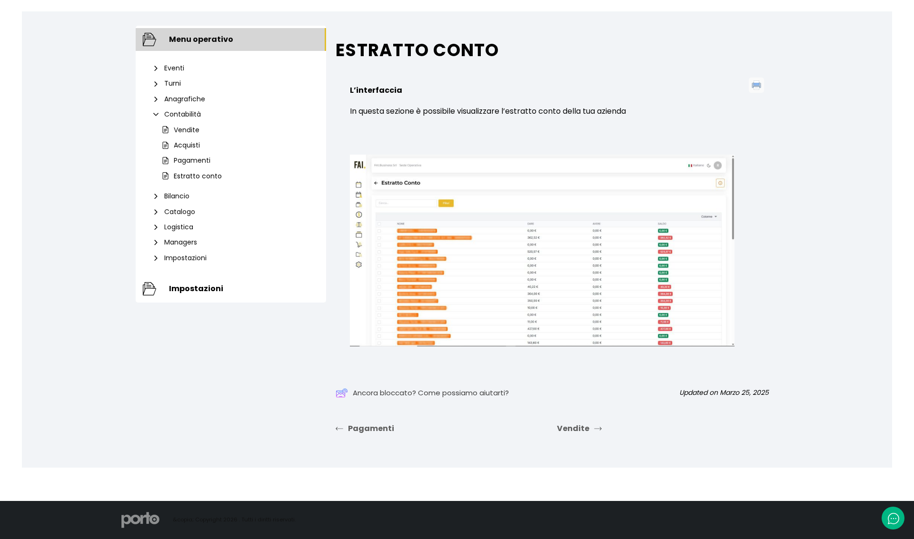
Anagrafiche (184, 99)
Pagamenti (192, 160)
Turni (172, 83)
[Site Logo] (140, 519)
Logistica (178, 227)
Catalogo (179, 211)
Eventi (174, 68)
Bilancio (176, 196)
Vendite (186, 130)
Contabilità (182, 114)
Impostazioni (185, 258)
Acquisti (187, 145)
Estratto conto (198, 176)
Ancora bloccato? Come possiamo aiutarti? (431, 393)
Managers (180, 242)
